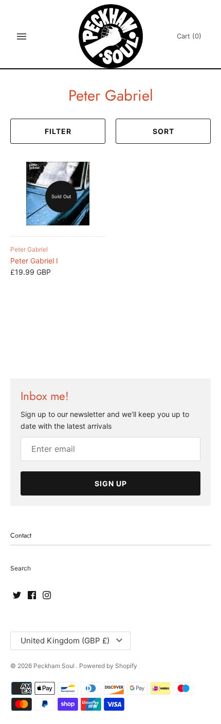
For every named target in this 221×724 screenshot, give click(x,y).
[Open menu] (21, 36)
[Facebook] (32, 595)
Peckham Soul (54, 666)
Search (20, 568)
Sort (163, 131)
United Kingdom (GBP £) (65, 640)
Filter (58, 131)
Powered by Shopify (108, 666)
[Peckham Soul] (111, 36)
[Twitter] (17, 595)
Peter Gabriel (29, 249)
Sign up (111, 483)
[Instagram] (47, 595)
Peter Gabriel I (34, 260)
